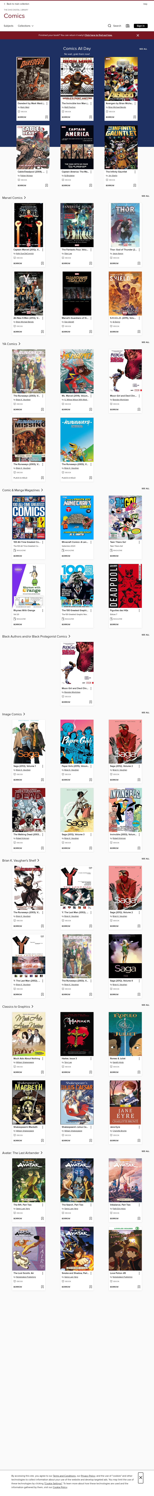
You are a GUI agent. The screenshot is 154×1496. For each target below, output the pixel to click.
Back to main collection (17, 4)
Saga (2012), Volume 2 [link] (121, 766)
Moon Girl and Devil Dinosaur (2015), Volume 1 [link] (124, 396)
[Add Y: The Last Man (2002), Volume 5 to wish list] (42, 995)
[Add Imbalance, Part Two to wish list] (139, 1219)
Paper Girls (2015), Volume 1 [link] (75, 766)
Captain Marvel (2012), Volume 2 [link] (27, 249)
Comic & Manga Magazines (21, 490)
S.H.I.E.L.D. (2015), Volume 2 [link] (124, 318)
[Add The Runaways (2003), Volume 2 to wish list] (42, 926)
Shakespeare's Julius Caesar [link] (75, 1127)
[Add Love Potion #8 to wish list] (139, 1287)
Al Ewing (116, 322)
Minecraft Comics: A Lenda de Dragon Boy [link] (75, 542)
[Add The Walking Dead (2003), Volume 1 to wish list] (42, 848)
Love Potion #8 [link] (118, 1273)
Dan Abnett (69, 322)
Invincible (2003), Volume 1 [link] (124, 834)
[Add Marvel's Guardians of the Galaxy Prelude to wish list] (90, 332)
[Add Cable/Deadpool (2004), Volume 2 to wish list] (46, 186)
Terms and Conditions (64, 1475)
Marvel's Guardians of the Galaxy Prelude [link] (75, 318)
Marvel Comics (12, 198)
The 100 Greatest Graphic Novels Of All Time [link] (75, 610)
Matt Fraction (69, 107)
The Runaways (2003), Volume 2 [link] (27, 912)
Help (145, 4)
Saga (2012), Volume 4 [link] (121, 981)
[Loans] (127, 26)
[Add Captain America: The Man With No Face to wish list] (90, 186)
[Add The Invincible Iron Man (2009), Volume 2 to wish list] (90, 117)
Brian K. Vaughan (23, 400)
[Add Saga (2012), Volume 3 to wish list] (90, 848)
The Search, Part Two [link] (72, 1205)
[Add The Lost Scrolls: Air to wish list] (42, 1287)
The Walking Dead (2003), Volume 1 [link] (27, 834)
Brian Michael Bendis (117, 107)
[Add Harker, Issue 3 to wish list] (90, 1072)
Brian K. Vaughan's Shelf (19, 861)
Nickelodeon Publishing (26, 1277)
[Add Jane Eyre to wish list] (139, 1141)
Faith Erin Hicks (119, 1209)
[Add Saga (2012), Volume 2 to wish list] (139, 780)
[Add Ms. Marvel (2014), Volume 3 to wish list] (90, 410)
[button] (114, 26)
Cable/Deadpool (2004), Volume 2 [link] (31, 172)
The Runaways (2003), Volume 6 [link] (75, 464)
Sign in (141, 26)
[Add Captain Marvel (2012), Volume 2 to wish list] (42, 264)
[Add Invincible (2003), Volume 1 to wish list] (139, 848)
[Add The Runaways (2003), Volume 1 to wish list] (42, 410)
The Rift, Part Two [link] (23, 1205)
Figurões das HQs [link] (119, 610)
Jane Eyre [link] (115, 1127)
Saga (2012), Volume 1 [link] (25, 766)
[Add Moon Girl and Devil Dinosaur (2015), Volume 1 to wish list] (139, 410)
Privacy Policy (88, 1475)
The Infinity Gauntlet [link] (116, 172)
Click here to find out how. (98, 35)
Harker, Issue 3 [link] (69, 1058)
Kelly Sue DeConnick (25, 253)
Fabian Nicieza (26, 175)
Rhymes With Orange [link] (24, 610)
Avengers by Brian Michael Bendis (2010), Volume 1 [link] (119, 103)
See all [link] (143, 49)
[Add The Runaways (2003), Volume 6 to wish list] (90, 478)
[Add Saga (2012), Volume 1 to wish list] (42, 780)
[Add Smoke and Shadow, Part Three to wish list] (90, 1287)
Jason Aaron (118, 253)
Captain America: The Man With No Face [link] (75, 172)
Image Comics (12, 714)
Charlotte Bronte (119, 1131)
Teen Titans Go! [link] (118, 542)
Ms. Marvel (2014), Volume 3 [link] (75, 396)
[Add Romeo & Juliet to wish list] (139, 1072)
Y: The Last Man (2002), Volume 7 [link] (75, 912)
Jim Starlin (112, 175)
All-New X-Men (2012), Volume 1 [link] (27, 318)
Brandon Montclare (121, 400)
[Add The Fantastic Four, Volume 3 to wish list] (90, 264)
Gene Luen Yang (23, 1209)
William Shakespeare (25, 1062)
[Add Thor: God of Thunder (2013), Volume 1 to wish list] (139, 264)
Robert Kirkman (22, 838)
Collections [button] (25, 26)
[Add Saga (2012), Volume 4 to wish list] (139, 995)
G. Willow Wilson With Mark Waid (77, 400)
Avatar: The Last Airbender (21, 1153)
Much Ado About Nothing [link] (27, 1058)
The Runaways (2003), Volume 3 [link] (27, 464)
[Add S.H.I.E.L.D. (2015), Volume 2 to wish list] (139, 332)
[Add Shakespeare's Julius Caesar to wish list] (90, 1141)
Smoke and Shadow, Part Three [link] (75, 1273)
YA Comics (10, 344)
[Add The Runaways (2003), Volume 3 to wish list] (42, 478)
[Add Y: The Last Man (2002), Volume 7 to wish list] (90, 926)
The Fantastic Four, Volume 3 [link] (75, 249)
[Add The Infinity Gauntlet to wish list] (135, 186)
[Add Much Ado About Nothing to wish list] (42, 1072)
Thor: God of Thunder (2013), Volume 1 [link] (124, 249)
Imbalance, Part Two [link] (120, 1205)
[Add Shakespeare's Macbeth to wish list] (42, 1141)
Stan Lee (68, 253)
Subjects (8, 26)
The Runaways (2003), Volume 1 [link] (27, 396)
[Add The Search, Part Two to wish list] (90, 1219)
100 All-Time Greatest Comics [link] (27, 542)
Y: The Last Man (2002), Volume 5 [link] (27, 981)
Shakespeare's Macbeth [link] (26, 1127)
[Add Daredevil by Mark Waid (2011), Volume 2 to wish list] (46, 117)
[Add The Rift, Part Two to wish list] (42, 1219)
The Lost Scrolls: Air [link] (24, 1273)
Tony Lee (68, 1062)
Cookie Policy (60, 1487)
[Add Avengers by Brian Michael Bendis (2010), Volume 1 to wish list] (135, 117)
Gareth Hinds (118, 1062)
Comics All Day (77, 48)
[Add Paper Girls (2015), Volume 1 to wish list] (90, 780)
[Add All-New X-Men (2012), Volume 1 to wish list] (42, 332)
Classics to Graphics (16, 1007)
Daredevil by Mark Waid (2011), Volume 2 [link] (31, 103)
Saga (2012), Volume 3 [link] (73, 834)
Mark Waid (24, 107)
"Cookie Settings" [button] (53, 1483)
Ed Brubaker (69, 175)
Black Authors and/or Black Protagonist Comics (35, 637)
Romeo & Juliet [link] (117, 1058)
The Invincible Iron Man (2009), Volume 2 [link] (75, 103)
